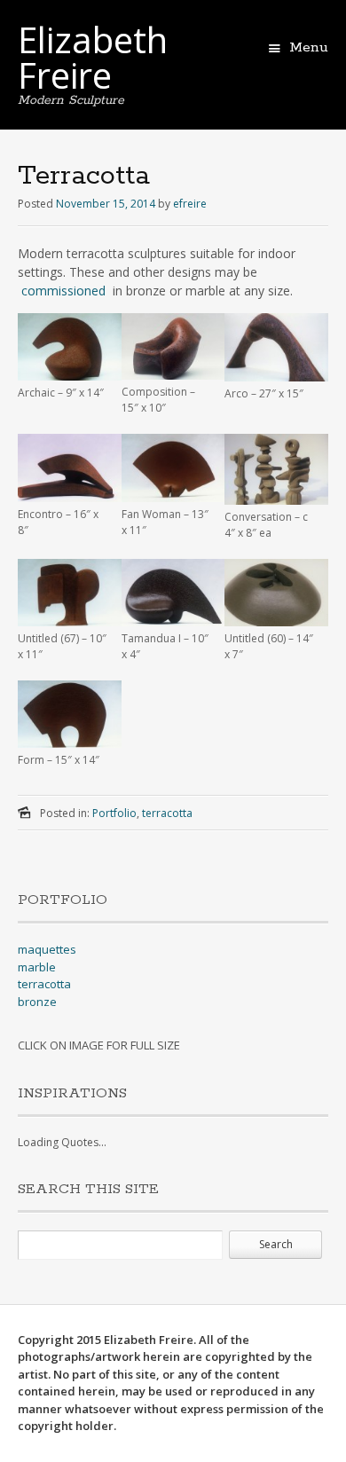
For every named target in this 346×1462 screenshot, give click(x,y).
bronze (37, 1002)
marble (37, 967)
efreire (190, 203)
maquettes (47, 949)
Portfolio (114, 813)
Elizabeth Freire (93, 57)
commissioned (63, 290)
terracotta (167, 813)
